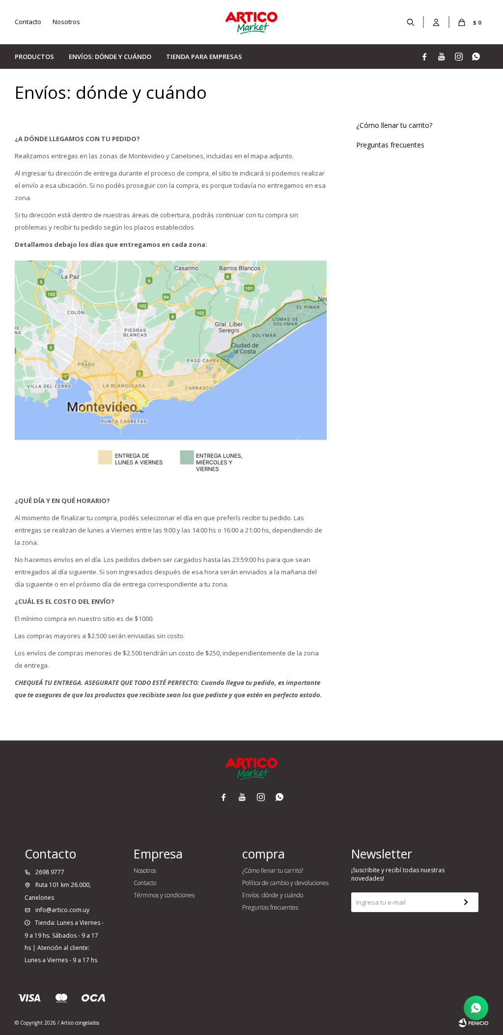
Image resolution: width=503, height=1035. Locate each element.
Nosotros (66, 21)
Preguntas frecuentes (390, 144)
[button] (411, 22)
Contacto (28, 21)
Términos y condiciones (164, 895)
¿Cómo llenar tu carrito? (394, 125)
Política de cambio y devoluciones (285, 883)
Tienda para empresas (204, 56)
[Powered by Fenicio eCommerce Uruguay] (473, 1022)
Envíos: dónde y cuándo (110, 56)
